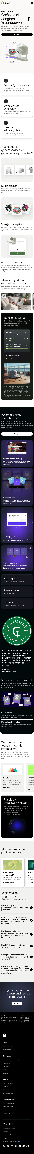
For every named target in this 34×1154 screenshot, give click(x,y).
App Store (6, 1066)
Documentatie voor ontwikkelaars (13, 1060)
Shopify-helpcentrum (9, 1103)
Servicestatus (7, 1113)
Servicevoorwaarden (9, 1128)
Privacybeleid (7, 1135)
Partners (5, 1070)
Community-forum (8, 1106)
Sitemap (5, 1138)
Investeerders (7, 1049)
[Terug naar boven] (4, 1035)
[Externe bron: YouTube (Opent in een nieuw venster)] (12, 1146)
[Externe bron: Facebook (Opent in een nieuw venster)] (4, 1146)
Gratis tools (6, 1090)
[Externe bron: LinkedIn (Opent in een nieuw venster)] (23, 1146)
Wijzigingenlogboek (8, 1093)
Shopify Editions (7, 1046)
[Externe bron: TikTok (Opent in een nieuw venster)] (19, 1146)
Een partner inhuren (8, 1110)
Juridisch (5, 1131)
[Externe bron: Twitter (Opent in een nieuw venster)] (8, 1146)
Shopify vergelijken (8, 1083)
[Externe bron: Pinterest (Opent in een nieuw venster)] (27, 1146)
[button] (32, 3)
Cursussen (6, 1086)
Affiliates (5, 1073)
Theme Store (6, 1063)
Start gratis (17, 34)
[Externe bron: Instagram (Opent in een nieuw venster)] (16, 1146)
